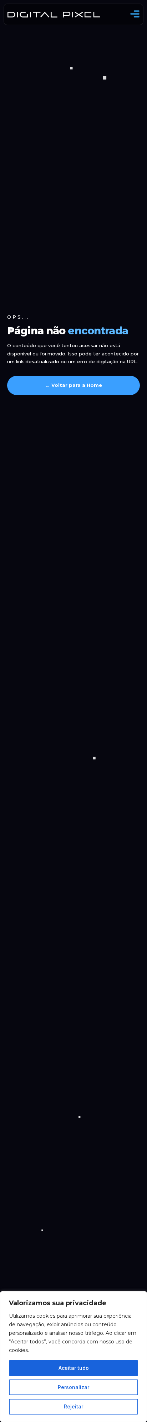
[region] (73, 1356)
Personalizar (73, 1387)
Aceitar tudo (74, 1368)
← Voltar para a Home (73, 385)
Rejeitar (73, 1406)
